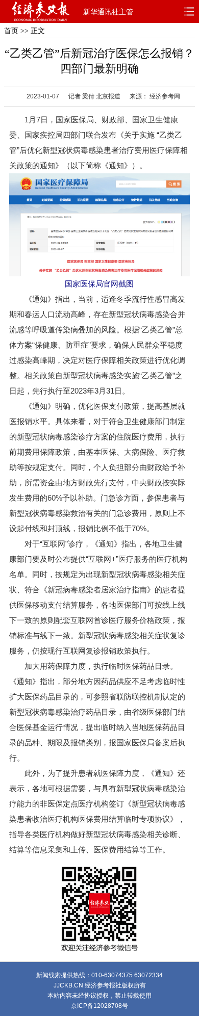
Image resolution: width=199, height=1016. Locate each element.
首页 (11, 31)
